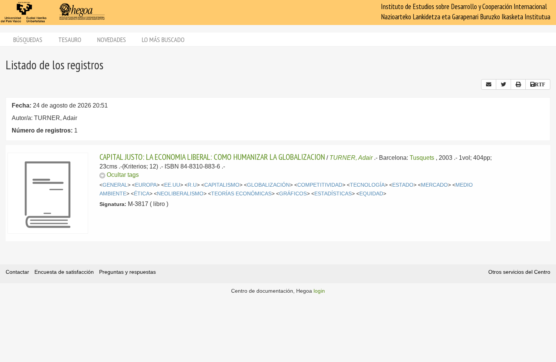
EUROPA (146, 185)
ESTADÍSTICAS (333, 194)
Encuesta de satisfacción (64, 272)
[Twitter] (503, 84)
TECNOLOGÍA (367, 185)
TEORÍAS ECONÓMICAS (241, 194)
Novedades (111, 39)
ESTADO (402, 185)
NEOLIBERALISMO (180, 194)
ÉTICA (141, 194)
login (319, 291)
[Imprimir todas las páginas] (518, 84)
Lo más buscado (163, 39)
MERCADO (434, 185)
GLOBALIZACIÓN (268, 185)
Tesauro (69, 39)
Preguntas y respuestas (127, 272)
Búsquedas (27, 39)
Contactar (17, 272)
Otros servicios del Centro (519, 272)
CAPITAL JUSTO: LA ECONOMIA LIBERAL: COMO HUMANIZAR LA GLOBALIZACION (212, 156)
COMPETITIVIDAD (319, 185)
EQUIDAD (371, 194)
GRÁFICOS (293, 194)
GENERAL (115, 185)
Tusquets (422, 157)
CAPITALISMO (221, 185)
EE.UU (172, 185)
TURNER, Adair (351, 157)
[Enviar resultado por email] (488, 84)
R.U (192, 185)
